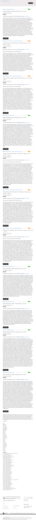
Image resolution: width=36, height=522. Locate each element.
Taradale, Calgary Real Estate (7, 419)
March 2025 (4, 442)
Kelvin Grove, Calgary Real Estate (7, 471)
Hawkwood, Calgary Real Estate (7, 469)
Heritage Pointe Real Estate (6, 470)
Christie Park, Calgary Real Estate (10, 415)
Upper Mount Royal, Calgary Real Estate (19, 419)
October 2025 (4, 437)
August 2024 (4, 447)
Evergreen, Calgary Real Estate (21, 416)
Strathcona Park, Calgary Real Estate (8, 484)
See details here (26, 16)
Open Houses (4, 426)
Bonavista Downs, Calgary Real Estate (24, 414)
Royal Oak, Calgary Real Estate (7, 478)
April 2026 (4, 433)
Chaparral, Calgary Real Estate (7, 460)
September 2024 (5, 446)
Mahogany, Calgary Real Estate (10, 417)
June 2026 (4, 431)
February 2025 (5, 443)
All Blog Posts (5, 424)
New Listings (4, 425)
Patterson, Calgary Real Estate (7, 477)
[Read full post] (18, 10)
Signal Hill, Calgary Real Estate (7, 482)
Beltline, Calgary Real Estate (8, 13)
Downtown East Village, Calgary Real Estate (14, 416)
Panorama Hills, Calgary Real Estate (28, 417)
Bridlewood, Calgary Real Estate (7, 457)
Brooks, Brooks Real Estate (6, 458)
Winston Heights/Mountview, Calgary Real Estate (27, 419)
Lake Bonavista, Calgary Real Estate (7, 472)
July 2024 (4, 448)
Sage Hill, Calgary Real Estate (7, 480)
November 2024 (5, 444)
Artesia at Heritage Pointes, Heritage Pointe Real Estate (10, 414)
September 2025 (5, 438)
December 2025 (5, 436)
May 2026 (4, 432)
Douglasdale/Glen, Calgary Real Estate (6, 416)
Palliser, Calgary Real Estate (21, 417)
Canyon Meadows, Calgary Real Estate (8, 459)
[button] (30, 3)
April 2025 (4, 441)
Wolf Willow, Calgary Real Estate (7, 489)
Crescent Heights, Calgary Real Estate (16, 415)
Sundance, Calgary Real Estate (7, 485)
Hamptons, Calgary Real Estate (7, 468)
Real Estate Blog (5, 427)
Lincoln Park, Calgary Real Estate (7, 473)
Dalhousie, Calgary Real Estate (23, 415)
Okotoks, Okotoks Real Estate (16, 417)
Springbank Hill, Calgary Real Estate (7, 483)
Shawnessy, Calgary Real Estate (7, 481)
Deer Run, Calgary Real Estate (29, 415)
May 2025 (4, 440)
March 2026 (4, 434)
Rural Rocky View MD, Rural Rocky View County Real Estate (10, 479)
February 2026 (5, 435)
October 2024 (4, 445)
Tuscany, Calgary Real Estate (12, 419)
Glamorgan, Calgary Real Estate (27, 416)
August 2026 (4, 430)
